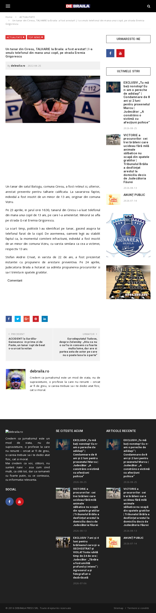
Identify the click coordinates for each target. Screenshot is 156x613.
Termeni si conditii (138, 608)
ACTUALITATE (14, 37)
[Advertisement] (52, 155)
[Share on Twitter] (18, 319)
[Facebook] (110, 53)
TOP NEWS (34, 37)
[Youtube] (120, 53)
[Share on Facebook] (9, 319)
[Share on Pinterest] (36, 319)
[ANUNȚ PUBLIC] (113, 199)
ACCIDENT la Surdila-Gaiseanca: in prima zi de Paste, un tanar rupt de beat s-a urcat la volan (27, 343)
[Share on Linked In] (45, 319)
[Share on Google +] (27, 319)
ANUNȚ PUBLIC (134, 195)
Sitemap (118, 608)
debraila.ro (18, 65)
